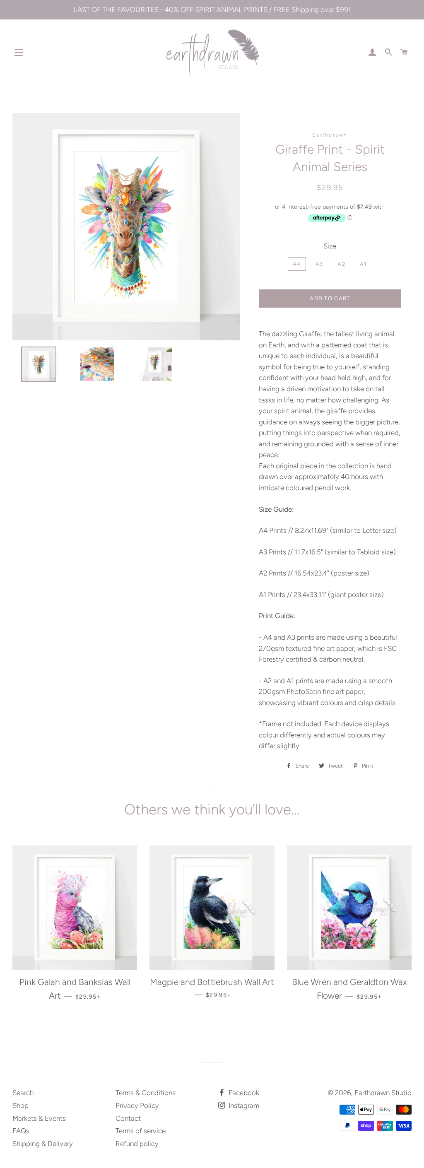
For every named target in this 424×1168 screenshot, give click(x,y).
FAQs (20, 1131)
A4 (297, 264)
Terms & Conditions (146, 1093)
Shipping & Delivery (42, 1143)
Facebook (243, 1093)
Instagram (243, 1105)
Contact (128, 1118)
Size (329, 246)
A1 (363, 264)
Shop (20, 1105)
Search (23, 1093)
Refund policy (137, 1143)
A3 (319, 264)
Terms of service (141, 1131)
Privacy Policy (137, 1105)
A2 (341, 264)
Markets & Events (39, 1118)
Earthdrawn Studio (383, 1093)
